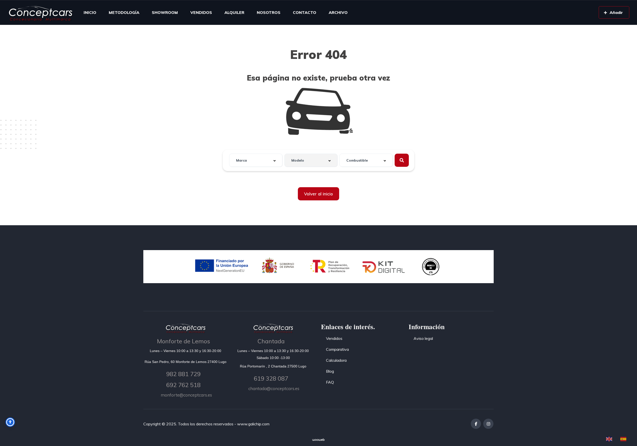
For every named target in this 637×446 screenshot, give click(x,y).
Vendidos (334, 338)
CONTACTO (304, 12)
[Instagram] (488, 424)
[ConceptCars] (40, 12)
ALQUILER (234, 12)
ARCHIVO (338, 12)
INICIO (90, 12)
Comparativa (337, 349)
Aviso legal (423, 338)
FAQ (330, 382)
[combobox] (255, 160)
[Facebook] (476, 424)
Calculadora (336, 360)
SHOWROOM (165, 12)
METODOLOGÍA (124, 12)
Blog (330, 371)
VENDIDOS (201, 12)
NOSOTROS (268, 12)
